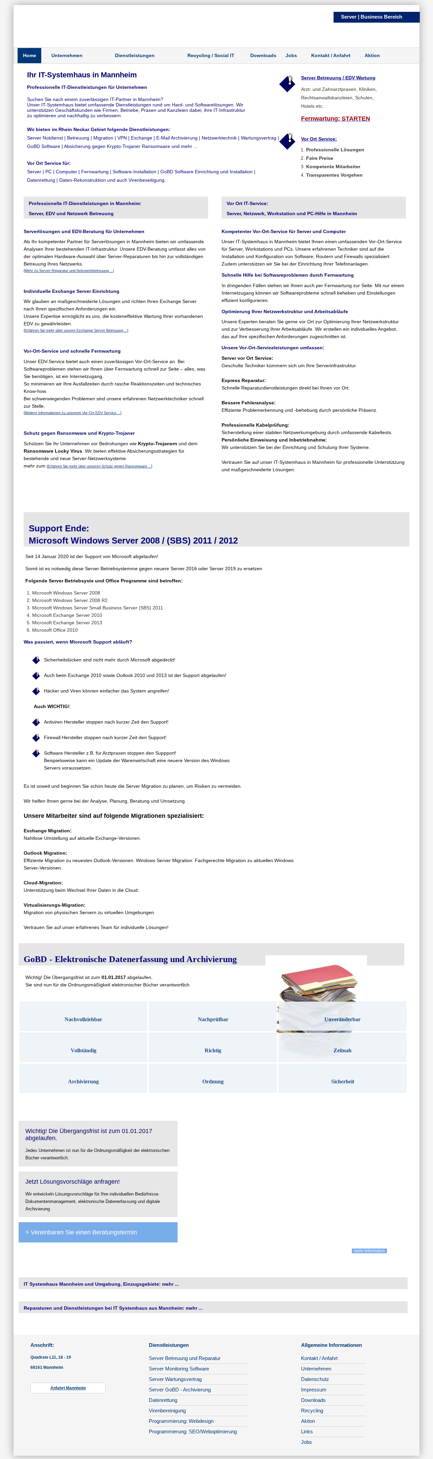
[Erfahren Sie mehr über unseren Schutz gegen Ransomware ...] (99, 466)
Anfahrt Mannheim (68, 1388)
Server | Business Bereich (371, 17)
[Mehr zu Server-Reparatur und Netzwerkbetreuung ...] (69, 271)
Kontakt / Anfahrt (330, 55)
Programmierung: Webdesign (181, 1421)
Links (307, 1431)
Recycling (312, 1410)
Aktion (372, 55)
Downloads (263, 55)
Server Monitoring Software (179, 1369)
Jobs (291, 55)
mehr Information (369, 1251)
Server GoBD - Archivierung (180, 1389)
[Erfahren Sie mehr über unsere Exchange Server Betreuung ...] (76, 330)
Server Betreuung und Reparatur (185, 1358)
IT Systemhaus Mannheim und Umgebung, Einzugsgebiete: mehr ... (101, 1284)
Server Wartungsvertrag (175, 1379)
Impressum (313, 1389)
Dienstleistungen (135, 55)
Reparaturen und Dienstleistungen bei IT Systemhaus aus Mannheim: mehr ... (113, 1308)
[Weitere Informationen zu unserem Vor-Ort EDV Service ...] (72, 413)
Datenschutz (315, 1379)
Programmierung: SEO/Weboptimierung (193, 1431)
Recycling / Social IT (210, 55)
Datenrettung (163, 1400)
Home (29, 55)
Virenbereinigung (167, 1410)
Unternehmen (67, 55)
